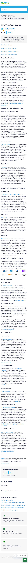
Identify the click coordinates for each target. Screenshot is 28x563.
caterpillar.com (5, 385)
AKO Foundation (7, 339)
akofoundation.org (6, 362)
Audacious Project (8, 307)
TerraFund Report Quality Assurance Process (12, 507)
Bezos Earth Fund (7, 285)
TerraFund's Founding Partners (9, 48)
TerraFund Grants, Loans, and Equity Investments (13, 505)
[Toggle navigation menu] (26, 3)
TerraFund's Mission (6, 45)
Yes (5, 472)
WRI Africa (3, 238)
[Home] (5, 3)
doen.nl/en (17, 401)
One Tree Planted (5, 144)
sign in (6, 491)
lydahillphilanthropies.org (7, 451)
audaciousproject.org (8, 329)
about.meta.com (5, 463)
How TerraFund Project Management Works (12, 502)
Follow (9, 32)
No (10, 472)
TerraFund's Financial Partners (9, 54)
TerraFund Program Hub (8, 17)
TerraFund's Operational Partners (9, 51)
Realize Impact (4, 167)
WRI (2, 115)
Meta (2, 458)
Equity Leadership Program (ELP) (9, 510)
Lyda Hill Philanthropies (7, 432)
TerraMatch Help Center (7, 15)
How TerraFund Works (7, 500)
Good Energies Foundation (8, 407)
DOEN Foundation (5, 391)
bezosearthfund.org (20, 300)
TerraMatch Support (10, 28)
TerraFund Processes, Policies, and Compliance (14, 18)
